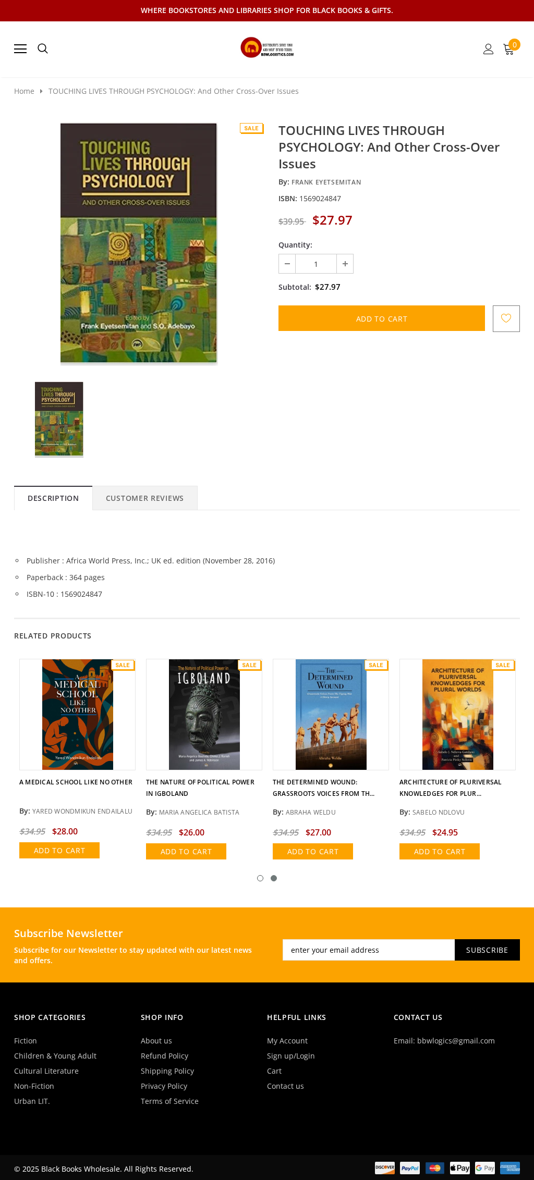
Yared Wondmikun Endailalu (82, 811)
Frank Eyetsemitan (326, 182)
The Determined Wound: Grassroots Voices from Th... (324, 788)
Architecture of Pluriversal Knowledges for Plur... (450, 788)
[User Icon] (488, 49)
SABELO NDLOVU (438, 812)
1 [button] (260, 878)
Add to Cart (60, 850)
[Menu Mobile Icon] (20, 49)
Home (24, 91)
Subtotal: (294, 287)
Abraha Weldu (311, 812)
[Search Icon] (43, 49)
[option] (139, 244)
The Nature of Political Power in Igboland (200, 788)
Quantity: (295, 245)
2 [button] (274, 878)
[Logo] (267, 45)
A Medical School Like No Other (75, 782)
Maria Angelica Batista (199, 812)
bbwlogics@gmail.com (456, 1041)
